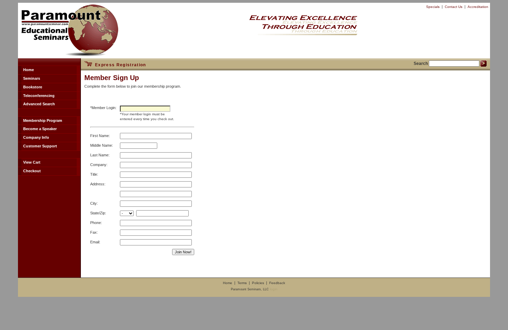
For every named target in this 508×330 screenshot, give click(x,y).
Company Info (36, 137)
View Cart (31, 162)
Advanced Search (39, 104)
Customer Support (40, 146)
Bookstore (32, 87)
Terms (242, 283)
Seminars (31, 78)
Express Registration (119, 64)
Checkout (32, 171)
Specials (433, 7)
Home (28, 70)
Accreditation (478, 7)
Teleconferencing (39, 96)
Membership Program (42, 120)
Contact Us (453, 7)
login (273, 289)
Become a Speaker (40, 129)
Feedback (277, 283)
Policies (258, 283)
